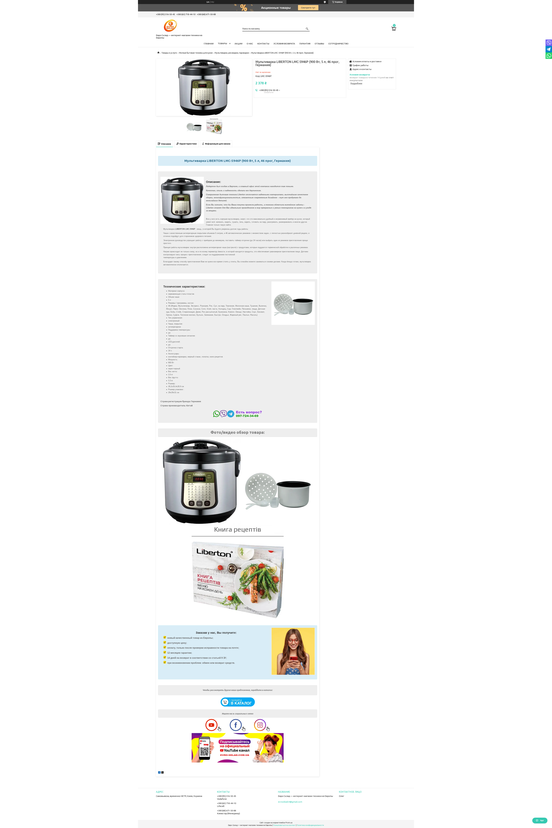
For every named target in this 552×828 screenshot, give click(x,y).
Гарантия (304, 43)
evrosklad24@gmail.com (290, 802)
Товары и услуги (169, 53)
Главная (208, 43)
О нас (250, 43)
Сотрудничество (338, 43)
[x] (162, 773)
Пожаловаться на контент (284, 825)
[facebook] (159, 773)
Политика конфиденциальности (310, 825)
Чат (542, 820)
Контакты (263, 43)
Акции (238, 43)
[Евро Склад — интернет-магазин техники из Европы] (170, 25)
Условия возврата (284, 43)
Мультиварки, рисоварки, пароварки (232, 53)
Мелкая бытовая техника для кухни (196, 53)
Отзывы (319, 43)
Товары (222, 43)
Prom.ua (288, 823)
